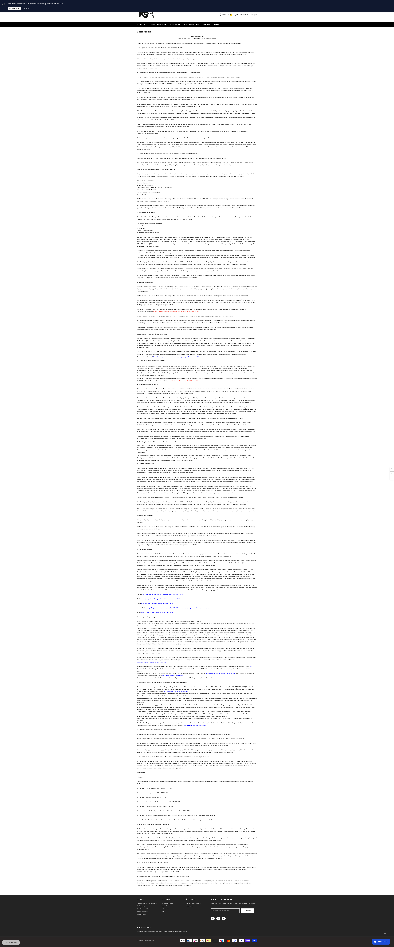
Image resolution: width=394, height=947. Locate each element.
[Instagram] (218, 918)
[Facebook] (213, 918)
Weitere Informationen (55, 4)
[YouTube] (224, 918)
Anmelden (247, 911)
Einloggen (254, 14)
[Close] (392, 2)
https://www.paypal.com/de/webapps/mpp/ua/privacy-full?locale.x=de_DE (175, 311)
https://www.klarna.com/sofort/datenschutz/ (184, 381)
